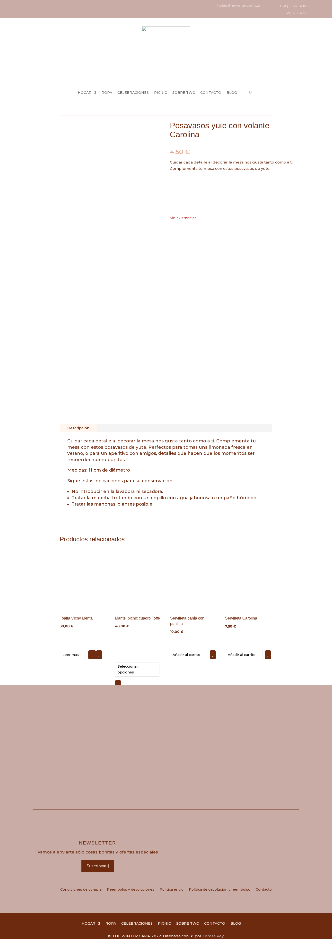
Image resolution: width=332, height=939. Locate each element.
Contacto (210, 93)
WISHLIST (303, 6)
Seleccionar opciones (128, 669)
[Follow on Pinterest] (29, 6)
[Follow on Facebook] (21, 6)
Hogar (84, 93)
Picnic (160, 93)
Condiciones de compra (81, 890)
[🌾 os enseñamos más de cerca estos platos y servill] (133, 732)
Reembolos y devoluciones (130, 890)
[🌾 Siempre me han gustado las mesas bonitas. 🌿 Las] (266, 732)
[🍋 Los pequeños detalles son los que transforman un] (199, 732)
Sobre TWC (183, 93)
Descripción (78, 428)
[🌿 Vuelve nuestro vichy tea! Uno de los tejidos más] (66, 732)
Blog (232, 93)
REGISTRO (296, 13)
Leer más (70, 655)
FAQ (284, 6)
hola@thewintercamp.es (239, 5)
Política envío (171, 890)
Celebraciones (133, 93)
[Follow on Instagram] (13, 6)
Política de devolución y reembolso (219, 890)
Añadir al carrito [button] (186, 655)
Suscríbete (96, 866)
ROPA (107, 93)
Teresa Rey (213, 936)
